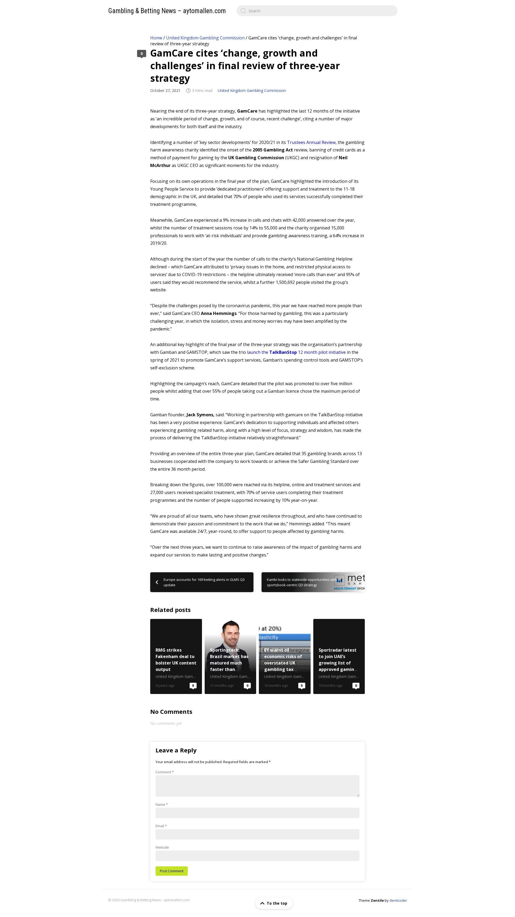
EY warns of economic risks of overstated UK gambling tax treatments (285, 656)
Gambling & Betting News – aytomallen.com (167, 11)
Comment (165, 772)
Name (162, 804)
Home (156, 38)
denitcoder (398, 900)
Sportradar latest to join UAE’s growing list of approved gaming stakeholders (339, 656)
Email (161, 825)
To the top (277, 903)
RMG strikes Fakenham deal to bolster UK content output (176, 656)
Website (162, 847)
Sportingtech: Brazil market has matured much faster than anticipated (230, 656)
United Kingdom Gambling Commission (205, 38)
